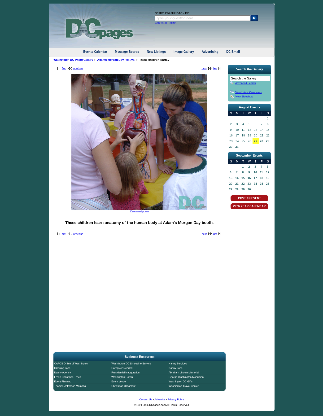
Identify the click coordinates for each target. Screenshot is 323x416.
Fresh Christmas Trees (67, 377)
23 (249, 183)
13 (230, 178)
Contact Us (145, 399)
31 (237, 147)
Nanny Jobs (176, 368)
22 (243, 183)
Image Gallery (184, 51)
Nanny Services (178, 363)
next (204, 68)
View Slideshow (244, 96)
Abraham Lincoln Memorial (184, 372)
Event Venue (118, 381)
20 (230, 183)
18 (261, 178)
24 (255, 183)
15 (243, 178)
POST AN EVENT (249, 198)
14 (237, 178)
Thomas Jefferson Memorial (70, 386)
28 (261, 141)
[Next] (139, 209)
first (64, 68)
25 (261, 183)
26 (267, 183)
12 (267, 172)
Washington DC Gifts (181, 381)
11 (261, 172)
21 (237, 183)
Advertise (159, 399)
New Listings (156, 51)
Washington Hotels (122, 377)
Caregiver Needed (121, 368)
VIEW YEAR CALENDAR (249, 206)
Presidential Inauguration (125, 372)
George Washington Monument (186, 377)
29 (267, 141)
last (215, 68)
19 (267, 178)
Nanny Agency (62, 372)
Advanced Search (245, 83)
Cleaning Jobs (62, 368)
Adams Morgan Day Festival (116, 59)
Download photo (139, 211)
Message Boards (127, 51)
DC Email (233, 51)
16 (249, 178)
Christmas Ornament (123, 386)
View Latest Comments (248, 92)
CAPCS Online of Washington (71, 363)
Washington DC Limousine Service (131, 363)
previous (78, 68)
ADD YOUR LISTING (165, 23)
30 (230, 147)
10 (255, 172)
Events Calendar (95, 51)
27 (255, 141)
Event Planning (62, 381)
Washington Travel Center (184, 386)
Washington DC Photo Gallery (73, 59)
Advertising (210, 51)
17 (255, 178)
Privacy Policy (176, 399)
